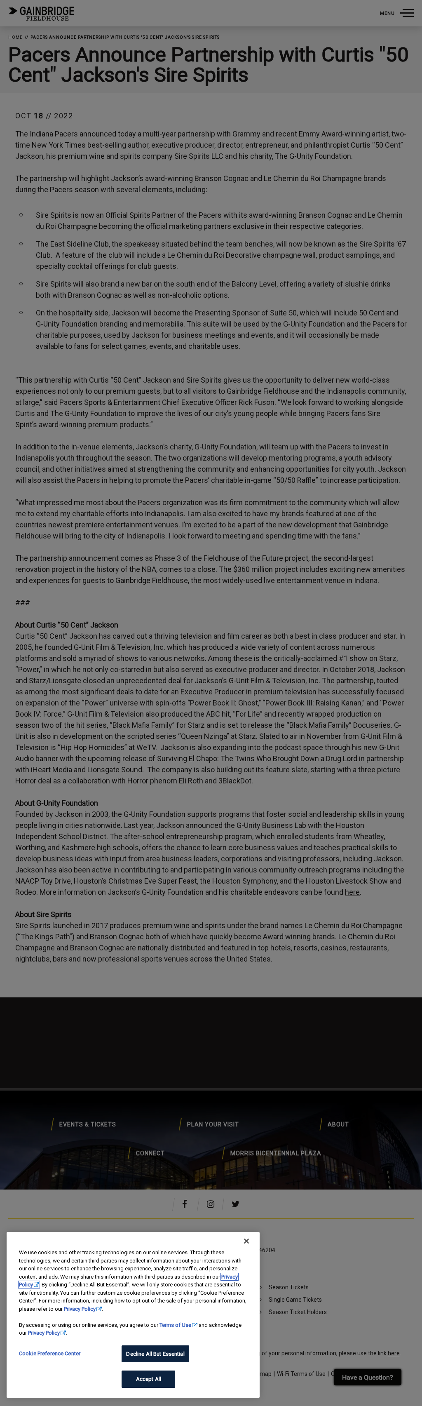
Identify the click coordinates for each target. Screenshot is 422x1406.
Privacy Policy (80, 1309)
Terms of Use (175, 1325)
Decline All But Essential (155, 1354)
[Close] (246, 1241)
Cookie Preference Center (49, 1353)
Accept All (148, 1379)
